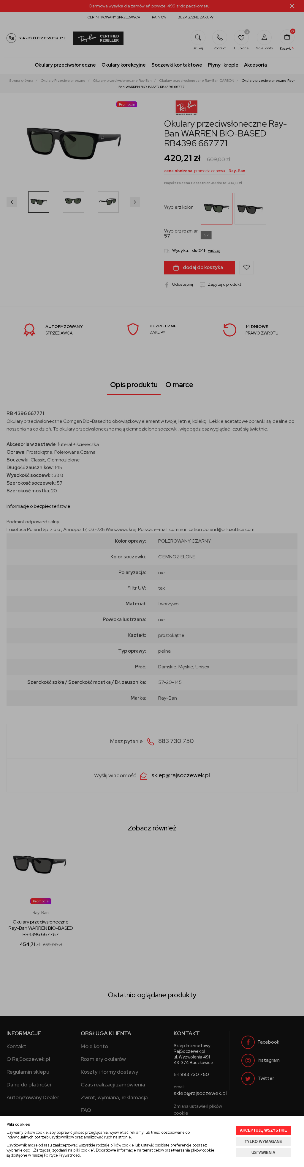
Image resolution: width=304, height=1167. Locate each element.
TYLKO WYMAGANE (263, 1141)
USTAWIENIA (263, 1152)
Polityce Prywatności (62, 1155)
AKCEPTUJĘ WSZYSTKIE (263, 1130)
